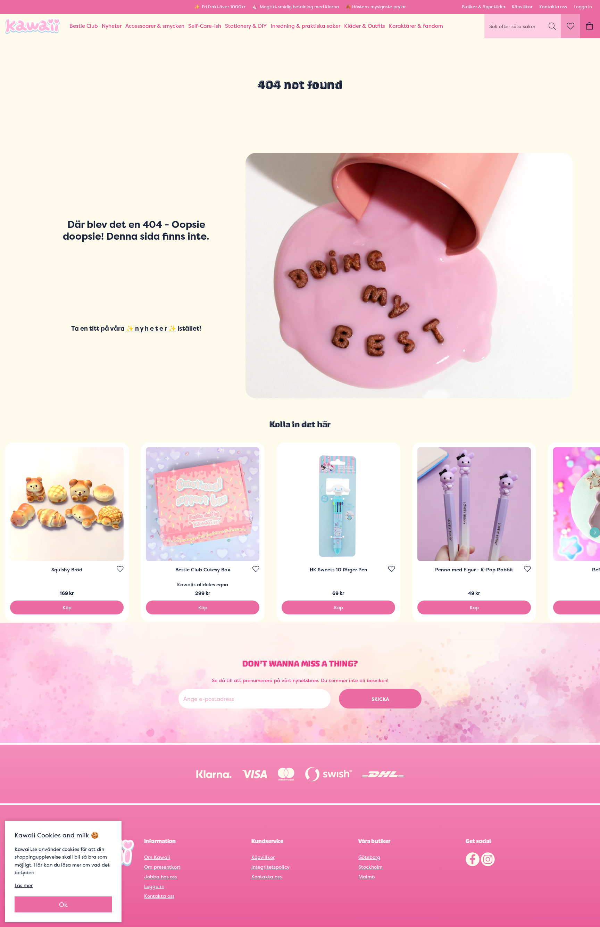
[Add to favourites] (120, 568)
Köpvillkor (522, 7)
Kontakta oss (553, 7)
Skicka (380, 699)
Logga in (583, 7)
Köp (67, 607)
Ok (63, 904)
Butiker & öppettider (484, 7)
